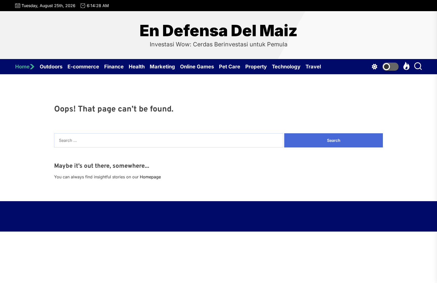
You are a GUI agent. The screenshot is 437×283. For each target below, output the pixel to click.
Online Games (197, 67)
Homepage (150, 176)
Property (256, 67)
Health (137, 67)
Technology (286, 67)
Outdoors (51, 67)
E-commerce (83, 67)
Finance (114, 67)
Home (22, 67)
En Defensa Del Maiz (219, 30)
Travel (313, 67)
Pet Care (229, 67)
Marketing (162, 67)
